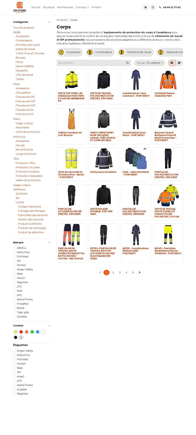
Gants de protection (28, 131)
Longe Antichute (26, 153)
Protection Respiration (29, 176)
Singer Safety (25, 269)
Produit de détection (31, 232)
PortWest (23, 256)
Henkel (21, 265)
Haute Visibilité (25, 66)
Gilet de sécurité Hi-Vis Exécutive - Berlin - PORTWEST (71, 174)
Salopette (22, 70)
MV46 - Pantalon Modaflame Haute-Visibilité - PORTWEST (168, 251)
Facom (21, 278)
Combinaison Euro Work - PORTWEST (134, 134)
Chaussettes (23, 92)
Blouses (20, 57)
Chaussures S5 (24, 114)
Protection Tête (25, 163)
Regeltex (22, 282)
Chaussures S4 (25, 109)
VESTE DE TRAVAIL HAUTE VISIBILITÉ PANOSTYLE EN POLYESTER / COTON (167, 212)
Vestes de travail (25, 49)
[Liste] (179, 63)
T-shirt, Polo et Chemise (30, 53)
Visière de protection (28, 180)
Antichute (19, 136)
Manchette (22, 127)
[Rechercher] (127, 63)
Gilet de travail (24, 74)
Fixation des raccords (30, 219)
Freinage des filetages (31, 210)
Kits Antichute (24, 149)
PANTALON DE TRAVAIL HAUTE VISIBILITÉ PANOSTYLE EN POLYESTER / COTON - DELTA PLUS (71, 253)
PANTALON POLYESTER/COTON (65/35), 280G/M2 (134, 211)
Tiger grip (23, 312)
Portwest (22, 359)
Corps (16, 31)
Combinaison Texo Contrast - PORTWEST (136, 94)
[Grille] (171, 63)
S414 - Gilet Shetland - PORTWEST (136, 173)
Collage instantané (29, 206)
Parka (19, 62)
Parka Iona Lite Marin (103, 172)
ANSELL (21, 248)
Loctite (20, 202)
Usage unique (24, 123)
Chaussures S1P (25, 96)
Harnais (20, 145)
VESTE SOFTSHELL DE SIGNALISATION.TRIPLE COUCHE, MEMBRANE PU (71, 97)
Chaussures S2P (25, 101)
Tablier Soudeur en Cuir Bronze (70, 134)
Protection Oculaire (28, 167)
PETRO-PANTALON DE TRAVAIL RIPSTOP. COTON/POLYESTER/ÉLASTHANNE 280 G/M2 (103, 253)
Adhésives (19, 189)
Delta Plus (23, 252)
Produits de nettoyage (32, 228)
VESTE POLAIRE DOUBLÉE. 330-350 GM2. (101, 211)
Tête (16, 158)
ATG (19, 286)
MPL (19, 295)
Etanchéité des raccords (32, 215)
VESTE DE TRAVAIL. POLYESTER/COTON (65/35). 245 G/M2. (102, 96)
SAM (19, 290)
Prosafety (22, 303)
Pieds (16, 84)
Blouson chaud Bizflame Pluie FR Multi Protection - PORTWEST (166, 136)
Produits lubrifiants (30, 223)
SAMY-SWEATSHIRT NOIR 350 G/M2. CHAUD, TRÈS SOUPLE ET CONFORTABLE (102, 136)
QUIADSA (21, 193)
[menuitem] (36, 7)
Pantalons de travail (28, 44)
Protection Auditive (28, 171)
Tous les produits (23, 27)
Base (20, 273)
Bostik (20, 308)
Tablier (20, 79)
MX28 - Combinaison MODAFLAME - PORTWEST (136, 251)
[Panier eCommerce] (145, 7)
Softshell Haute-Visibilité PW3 (165, 94)
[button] (153, 7)
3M (17, 198)
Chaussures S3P (25, 105)
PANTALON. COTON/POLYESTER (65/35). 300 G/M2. (70, 211)
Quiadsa (22, 316)
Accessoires (22, 36)
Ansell (20, 376)
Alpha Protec (25, 299)
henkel (21, 363)
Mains (16, 119)
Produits (62, 20)
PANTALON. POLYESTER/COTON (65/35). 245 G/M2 (166, 174)
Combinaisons (24, 40)
